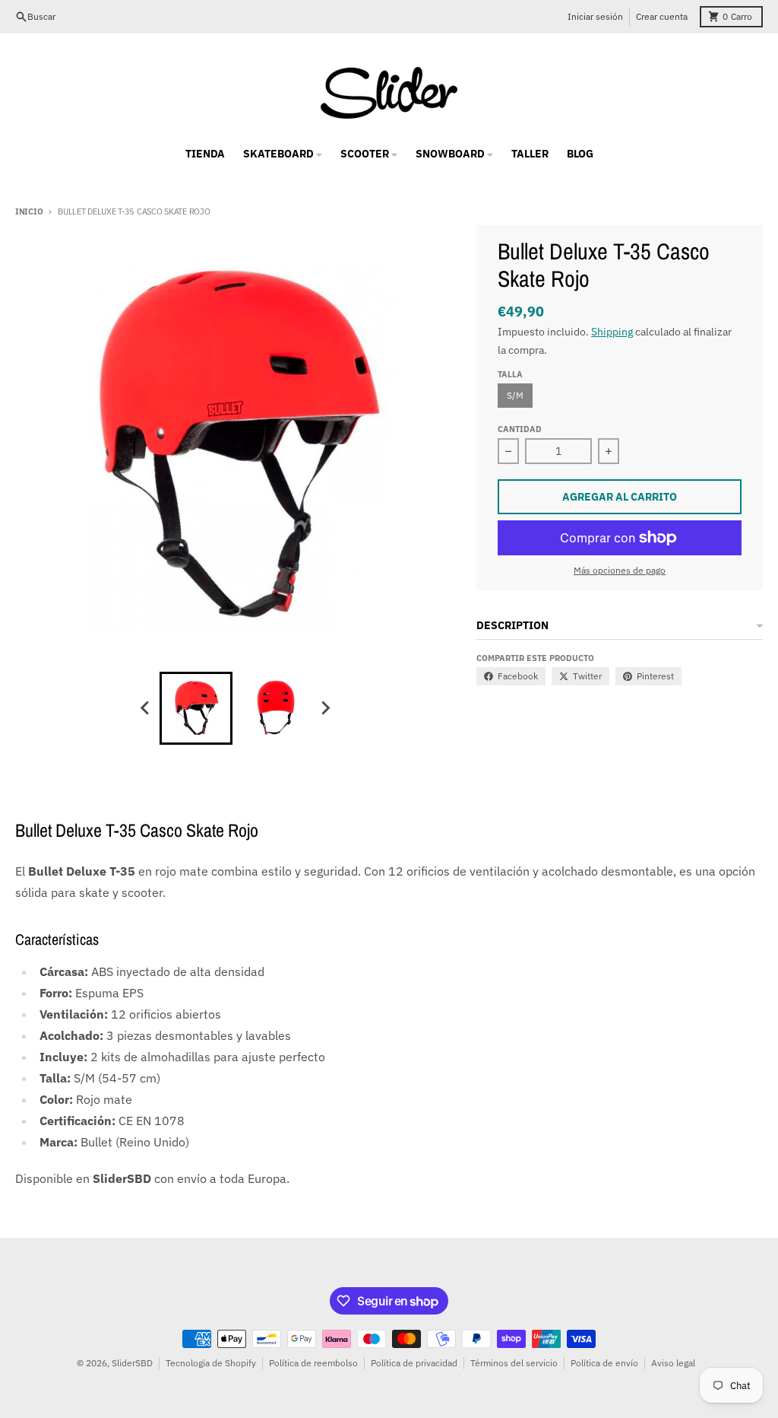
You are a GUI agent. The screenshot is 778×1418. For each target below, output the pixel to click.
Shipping (612, 332)
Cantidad (520, 429)
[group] (196, 708)
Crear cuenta (662, 16)
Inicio (29, 211)
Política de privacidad (414, 1363)
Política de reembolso (313, 1363)
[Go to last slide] (146, 708)
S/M (515, 395)
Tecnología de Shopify (211, 1363)
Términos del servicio (514, 1363)
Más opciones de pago (620, 570)
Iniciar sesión (595, 16)
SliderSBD (132, 1363)
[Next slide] (325, 708)
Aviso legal (673, 1363)
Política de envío (604, 1363)
